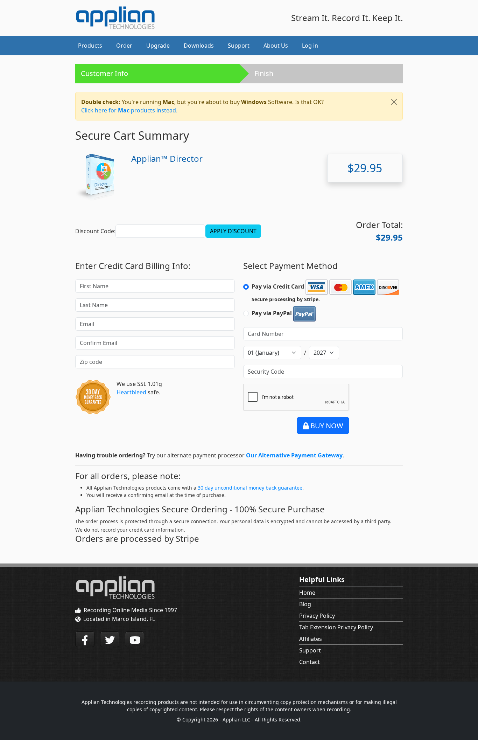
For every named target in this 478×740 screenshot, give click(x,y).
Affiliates (310, 639)
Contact (309, 662)
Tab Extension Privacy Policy (336, 627)
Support (310, 650)
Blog (305, 604)
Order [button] (124, 45)
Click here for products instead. (129, 110)
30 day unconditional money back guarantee (250, 487)
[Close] (394, 102)
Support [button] (238, 45)
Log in (310, 45)
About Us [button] (275, 45)
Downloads (199, 45)
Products (90, 45)
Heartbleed (131, 392)
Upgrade (158, 45)
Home (307, 592)
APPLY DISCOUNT (233, 231)
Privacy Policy (317, 616)
